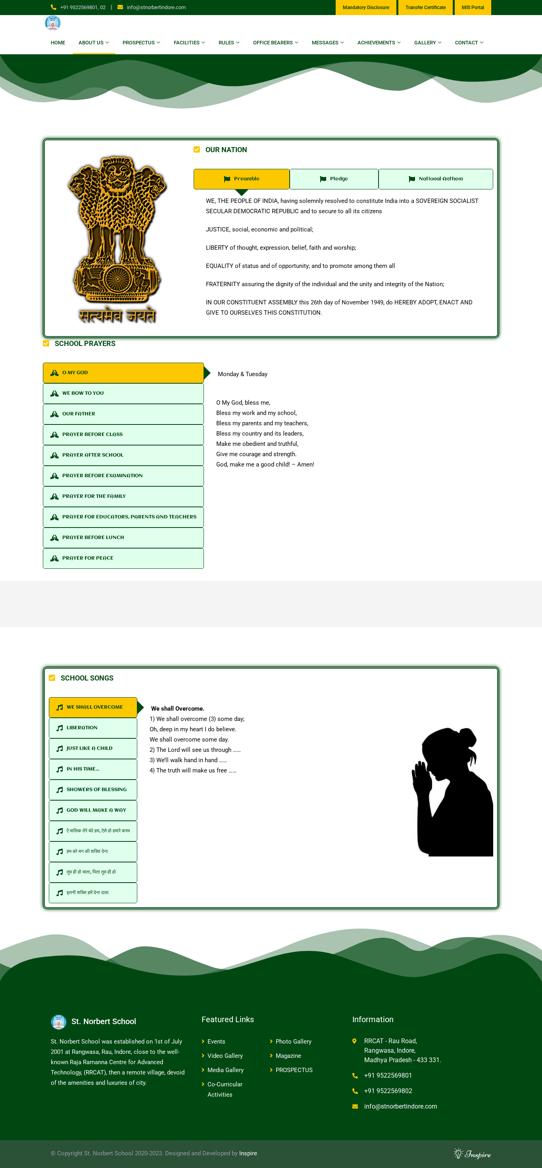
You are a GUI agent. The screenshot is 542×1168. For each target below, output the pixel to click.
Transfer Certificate (426, 7)
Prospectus (139, 43)
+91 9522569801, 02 (83, 7)
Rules (226, 43)
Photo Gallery (293, 1041)
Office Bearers (273, 43)
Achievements (376, 43)
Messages (325, 43)
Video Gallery (225, 1055)
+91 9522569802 (388, 1091)
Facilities (187, 43)
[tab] (242, 179)
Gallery (425, 43)
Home (58, 43)
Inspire (248, 1153)
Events (216, 1041)
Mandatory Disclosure (366, 7)
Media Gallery (226, 1070)
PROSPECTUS (294, 1070)
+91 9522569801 (388, 1075)
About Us (91, 43)
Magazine (288, 1055)
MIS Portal (473, 7)
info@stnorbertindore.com (156, 7)
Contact (466, 43)
